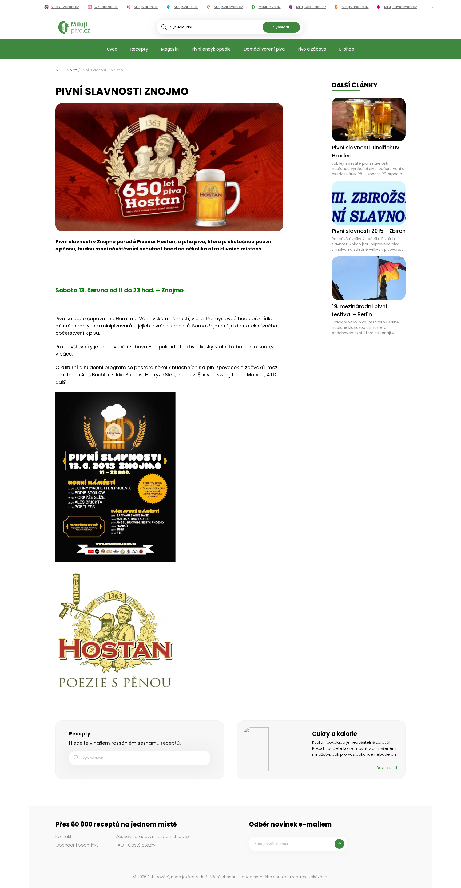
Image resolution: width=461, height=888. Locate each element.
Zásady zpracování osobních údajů (153, 836)
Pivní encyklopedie (211, 49)
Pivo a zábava (311, 49)
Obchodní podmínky (77, 845)
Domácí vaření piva (264, 49)
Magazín (170, 49)
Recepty (139, 49)
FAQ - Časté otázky (136, 845)
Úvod (112, 49)
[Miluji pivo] (74, 27)
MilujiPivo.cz (66, 70)
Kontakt (63, 836)
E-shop (346, 49)
